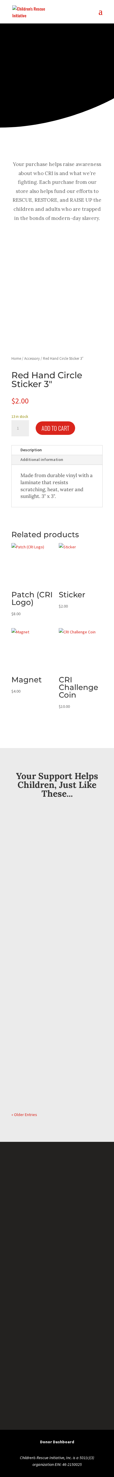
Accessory (32, 358)
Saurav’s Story (35, 928)
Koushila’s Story (37, 828)
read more (28, 893)
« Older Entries (24, 1114)
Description (31, 449)
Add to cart (55, 428)
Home (16, 358)
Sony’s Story (33, 1029)
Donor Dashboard (57, 1441)
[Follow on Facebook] (27, 1375)
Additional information (41, 459)
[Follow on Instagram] (86, 1375)
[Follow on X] (57, 1375)
